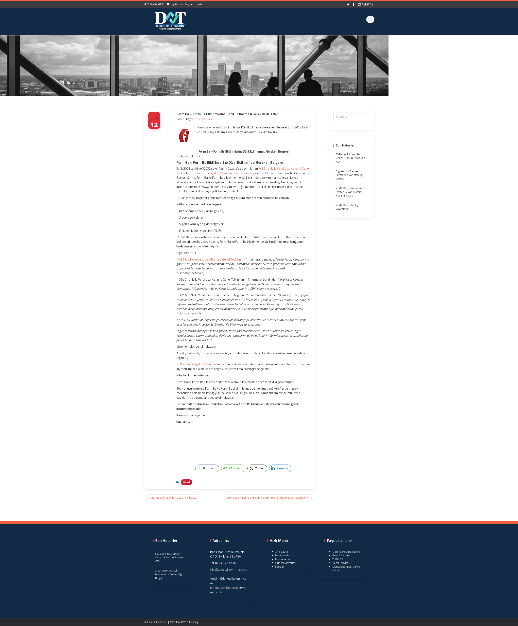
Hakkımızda (282, 555)
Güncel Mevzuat (285, 563)
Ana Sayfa (281, 551)
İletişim (279, 566)
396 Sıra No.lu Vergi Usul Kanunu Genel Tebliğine (221, 173)
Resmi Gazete (341, 555)
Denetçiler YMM (203, 119)
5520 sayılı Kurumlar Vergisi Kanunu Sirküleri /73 (350, 157)
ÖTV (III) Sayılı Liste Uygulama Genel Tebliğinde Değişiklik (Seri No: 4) (269, 497)
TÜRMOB (337, 559)
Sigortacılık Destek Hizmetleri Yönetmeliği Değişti (349, 175)
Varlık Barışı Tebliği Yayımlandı (347, 207)
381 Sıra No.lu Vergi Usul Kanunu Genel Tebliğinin (211, 259)
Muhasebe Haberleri (155, 622)
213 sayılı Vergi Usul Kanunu (197, 364)
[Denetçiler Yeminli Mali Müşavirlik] (170, 20)
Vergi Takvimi (340, 563)
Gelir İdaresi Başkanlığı (346, 551)
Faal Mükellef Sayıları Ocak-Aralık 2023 (172, 497)
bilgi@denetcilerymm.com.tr (186, 4)
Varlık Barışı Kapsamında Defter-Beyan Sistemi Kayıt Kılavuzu (351, 191)
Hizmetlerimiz (283, 559)
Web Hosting (190, 622)
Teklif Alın (367, 4)
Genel (186, 482)
